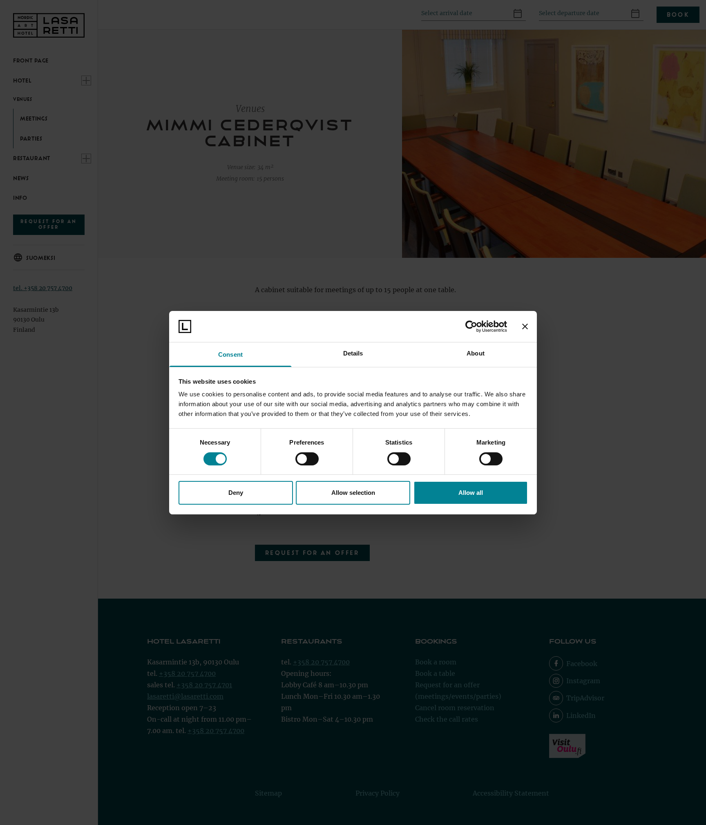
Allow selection (353, 492)
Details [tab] (353, 353)
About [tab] (476, 353)
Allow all (470, 492)
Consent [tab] (230, 354)
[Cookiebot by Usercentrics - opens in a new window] (471, 326)
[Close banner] (525, 326)
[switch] (307, 458)
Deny (235, 492)
